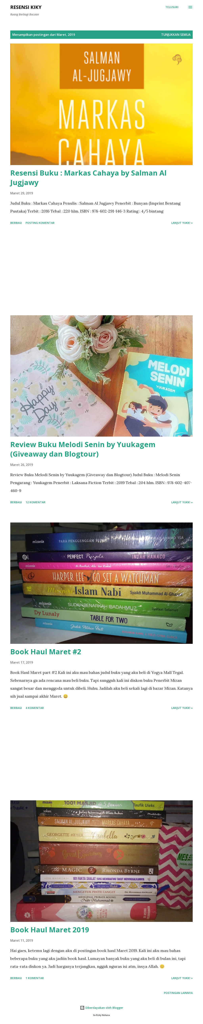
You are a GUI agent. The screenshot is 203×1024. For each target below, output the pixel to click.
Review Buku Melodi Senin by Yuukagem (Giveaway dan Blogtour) (82, 449)
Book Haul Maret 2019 (49, 930)
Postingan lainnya (178, 993)
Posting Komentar (40, 223)
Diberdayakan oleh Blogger (104, 1008)
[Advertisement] (101, 270)
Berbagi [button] (16, 223)
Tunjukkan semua (176, 34)
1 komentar (35, 978)
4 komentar (35, 708)
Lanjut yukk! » (182, 223)
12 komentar (35, 502)
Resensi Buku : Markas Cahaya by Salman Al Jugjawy (88, 177)
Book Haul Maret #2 (45, 651)
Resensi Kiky (25, 7)
